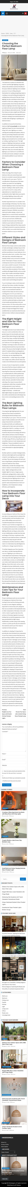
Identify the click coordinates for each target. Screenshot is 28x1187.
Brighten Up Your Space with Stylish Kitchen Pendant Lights (7, 714)
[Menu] (6, 13)
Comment (5, 731)
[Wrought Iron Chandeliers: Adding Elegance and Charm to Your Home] (14, 969)
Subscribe (4, 1178)
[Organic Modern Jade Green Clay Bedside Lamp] (14, 828)
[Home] (3, 13)
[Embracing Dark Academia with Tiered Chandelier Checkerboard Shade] (14, 1087)
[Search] (23, 13)
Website (4, 765)
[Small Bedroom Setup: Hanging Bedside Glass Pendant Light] (14, 856)
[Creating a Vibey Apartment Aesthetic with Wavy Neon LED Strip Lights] (14, 800)
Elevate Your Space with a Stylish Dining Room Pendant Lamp (20, 713)
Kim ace (5, 52)
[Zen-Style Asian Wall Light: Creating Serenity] (14, 945)
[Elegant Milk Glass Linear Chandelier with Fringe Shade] (14, 1059)
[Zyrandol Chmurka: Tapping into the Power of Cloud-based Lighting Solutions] (14, 924)
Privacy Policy (5, 1144)
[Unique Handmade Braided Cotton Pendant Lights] (14, 1115)
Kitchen (4, 1004)
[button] (6, 13)
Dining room (5, 1000)
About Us (3, 1142)
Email (4, 759)
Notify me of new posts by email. (12, 781)
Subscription (4, 1146)
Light (3, 1006)
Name (4, 753)
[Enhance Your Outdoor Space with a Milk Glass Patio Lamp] (14, 1031)
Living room (5, 1008)
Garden (4, 1002)
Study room (5, 1013)
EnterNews (10, 1185)
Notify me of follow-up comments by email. (13, 778)
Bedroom (5, 40)
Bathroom (5, 996)
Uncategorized (6, 1015)
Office (4, 1011)
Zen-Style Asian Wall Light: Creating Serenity (14, 956)
